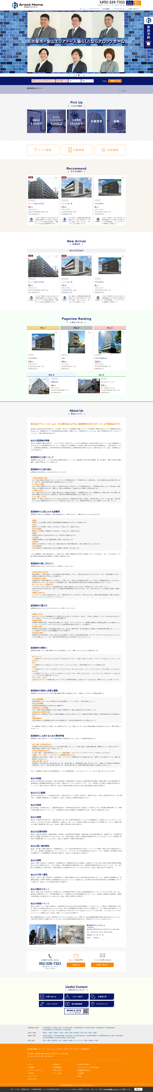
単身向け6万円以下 (84, 1064)
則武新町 (77, 1032)
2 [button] (76, 75)
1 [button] (74, 75)
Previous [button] (69, 75)
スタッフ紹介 (57, 1073)
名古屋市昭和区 (47, 1029)
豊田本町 (55, 1040)
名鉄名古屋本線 (48, 1035)
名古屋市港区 (67, 1029)
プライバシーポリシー (35, 1070)
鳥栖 (90, 1032)
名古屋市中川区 (57, 1027)
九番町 (95, 1032)
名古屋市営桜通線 (91, 1035)
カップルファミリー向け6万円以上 (88, 1067)
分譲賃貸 (81, 1073)
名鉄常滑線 (119, 1035)
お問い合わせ (57, 1070)
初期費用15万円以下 (84, 1070)
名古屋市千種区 (89, 1027)
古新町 (66, 1032)
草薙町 (55, 1032)
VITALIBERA (99, 203)
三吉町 (61, 1032)
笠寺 (44, 1040)
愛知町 (45, 1032)
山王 (60, 1040)
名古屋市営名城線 (59, 1035)
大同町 (96, 1040)
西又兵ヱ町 (84, 1032)
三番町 (50, 1032)
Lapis (63, 358)
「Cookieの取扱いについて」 (111, 1089)
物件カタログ (33, 1079)
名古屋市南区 (47, 1027)
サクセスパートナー (108, 382)
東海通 (70, 1040)
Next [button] (83, 75)
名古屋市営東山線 (79, 1035)
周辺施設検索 (57, 1067)
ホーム (31, 1064)
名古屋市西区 (99, 1027)
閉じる (138, 1089)
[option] (76, 42)
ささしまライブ (78, 1040)
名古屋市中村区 (67, 1027)
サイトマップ (33, 1076)
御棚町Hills (55, 382)
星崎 (71, 1032)
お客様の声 (56, 1064)
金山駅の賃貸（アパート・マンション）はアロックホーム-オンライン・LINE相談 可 (58, 1049)
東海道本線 (69, 1035)
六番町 (49, 1040)
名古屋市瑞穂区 (109, 1027)
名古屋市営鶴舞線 (48, 1037)
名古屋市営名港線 (60, 1037)
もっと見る (122, 91)
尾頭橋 (91, 1040)
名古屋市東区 (57, 1029)
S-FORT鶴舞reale (101, 358)
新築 (79, 1076)
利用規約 (31, 1073)
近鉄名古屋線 (71, 1037)
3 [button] (78, 75)
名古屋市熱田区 (78, 1027)
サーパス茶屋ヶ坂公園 (36, 203)
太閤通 (65, 1040)
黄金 (86, 1040)
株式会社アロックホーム (96, 925)
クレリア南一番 (66, 203)
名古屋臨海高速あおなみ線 (106, 1035)
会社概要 (31, 1067)
